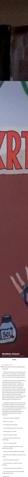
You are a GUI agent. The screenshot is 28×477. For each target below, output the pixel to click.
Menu (14, 359)
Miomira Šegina (11, 354)
